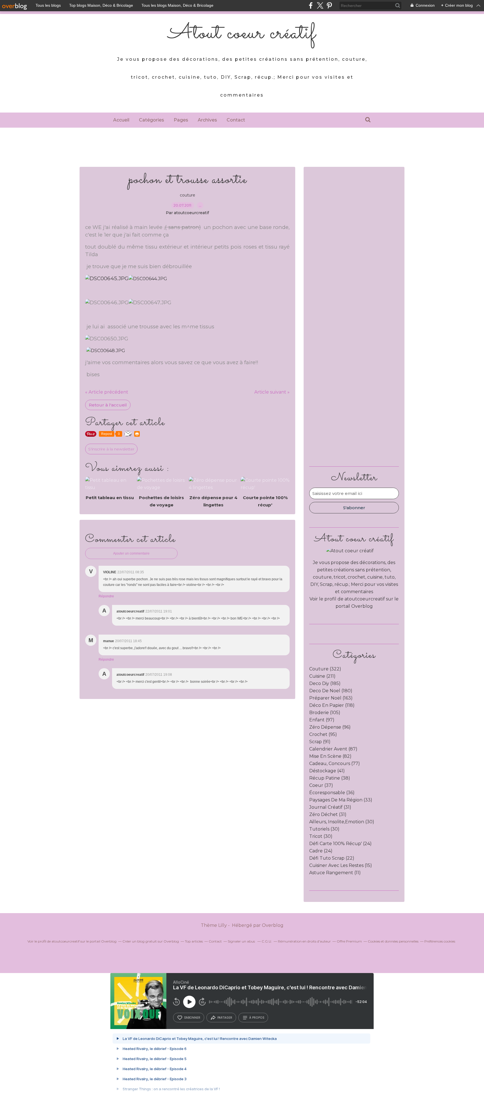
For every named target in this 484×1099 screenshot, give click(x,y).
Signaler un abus (242, 941)
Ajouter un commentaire (131, 553)
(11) (335, 872)
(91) (320, 741)
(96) (330, 727)
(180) (330, 690)
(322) (325, 669)
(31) (330, 807)
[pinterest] (329, 5)
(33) (340, 800)
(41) (327, 770)
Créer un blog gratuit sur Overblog (150, 941)
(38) (329, 778)
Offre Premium (349, 941)
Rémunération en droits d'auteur (304, 941)
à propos (256, 1017)
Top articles (194, 941)
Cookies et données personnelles (393, 941)
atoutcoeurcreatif (365, 599)
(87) (333, 749)
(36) (332, 792)
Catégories (151, 120)
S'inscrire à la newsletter (111, 449)
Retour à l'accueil (108, 405)
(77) (334, 763)
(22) (331, 858)
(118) (332, 705)
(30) (341, 821)
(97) (321, 719)
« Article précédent (106, 392)
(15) (340, 865)
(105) (324, 712)
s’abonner (192, 1017)
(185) (325, 683)
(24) (340, 843)
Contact (236, 120)
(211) (322, 676)
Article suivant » (272, 392)
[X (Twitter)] (320, 5)
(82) (330, 756)
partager (224, 1017)
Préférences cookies (439, 941)
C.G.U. (267, 941)
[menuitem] (121, 120)
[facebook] (310, 5)
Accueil (121, 120)
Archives (207, 120)
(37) (321, 785)
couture (187, 195)
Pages (181, 120)
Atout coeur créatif (242, 33)
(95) (323, 734)
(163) (331, 698)
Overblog (272, 925)
